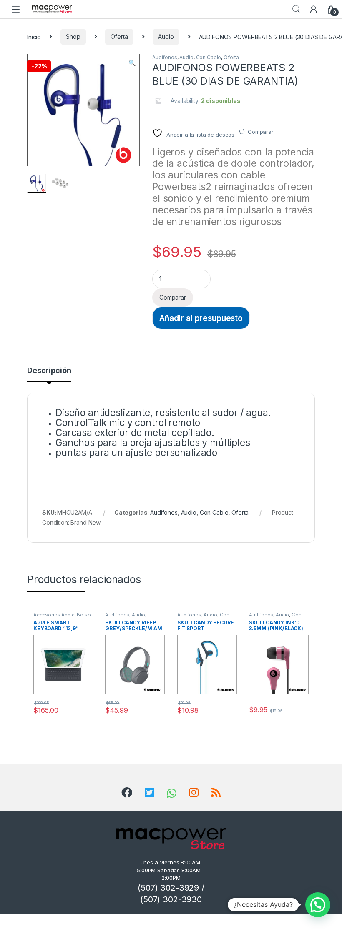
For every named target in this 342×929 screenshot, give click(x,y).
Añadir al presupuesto (201, 318)
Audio (166, 36)
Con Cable (208, 57)
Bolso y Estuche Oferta (62, 617)
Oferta (119, 36)
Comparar (261, 131)
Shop (73, 36)
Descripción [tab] (49, 371)
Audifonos (164, 57)
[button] (132, 63)
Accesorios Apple (54, 615)
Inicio (34, 36)
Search (296, 9)
